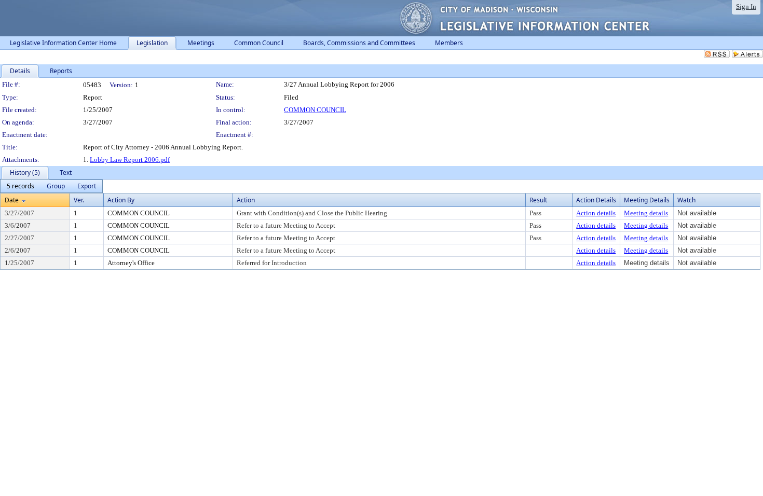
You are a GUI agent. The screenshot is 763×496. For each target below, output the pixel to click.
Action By (120, 200)
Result (538, 200)
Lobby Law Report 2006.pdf (130, 159)
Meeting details (646, 213)
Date (12, 200)
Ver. (79, 200)
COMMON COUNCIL (315, 110)
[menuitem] (20, 186)
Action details (596, 213)
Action (246, 200)
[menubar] (51, 186)
